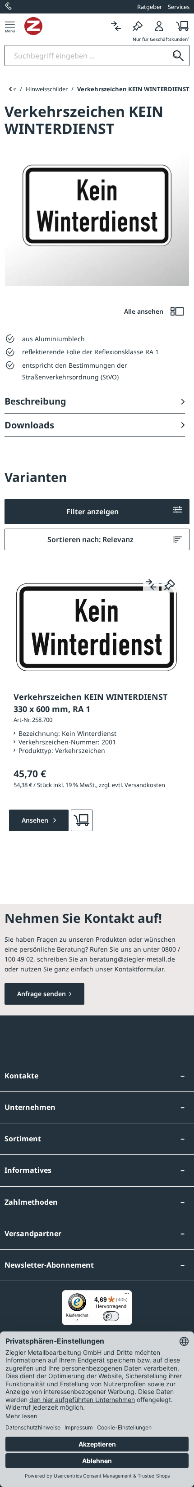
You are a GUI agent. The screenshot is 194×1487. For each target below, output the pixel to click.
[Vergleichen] (116, 26)
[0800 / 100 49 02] (9, 7)
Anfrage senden (41, 993)
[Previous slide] (10, 89)
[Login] (159, 26)
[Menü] (10, 26)
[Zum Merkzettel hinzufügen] (170, 584)
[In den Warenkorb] (81, 820)
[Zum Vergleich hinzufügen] (151, 584)
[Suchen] (178, 55)
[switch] (111, 1316)
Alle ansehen (144, 311)
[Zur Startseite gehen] (64, 26)
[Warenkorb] (179, 26)
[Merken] (137, 26)
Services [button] (178, 7)
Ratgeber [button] (149, 7)
